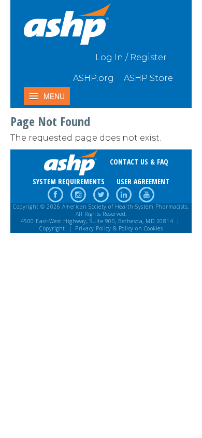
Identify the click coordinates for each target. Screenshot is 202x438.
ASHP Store (148, 78)
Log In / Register (131, 57)
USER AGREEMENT (143, 181)
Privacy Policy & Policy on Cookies (119, 228)
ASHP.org (93, 78)
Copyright (52, 228)
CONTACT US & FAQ (139, 162)
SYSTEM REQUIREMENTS (69, 181)
